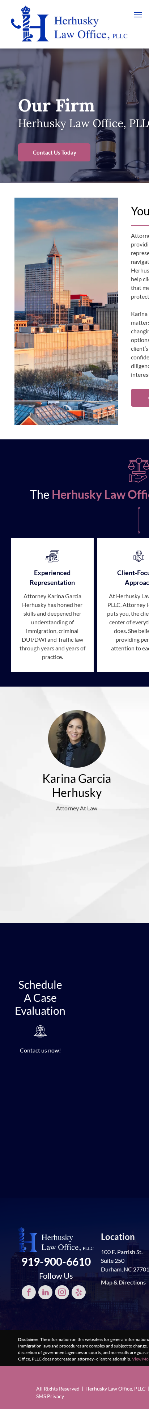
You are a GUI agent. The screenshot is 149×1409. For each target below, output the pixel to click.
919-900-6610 (56, 1261)
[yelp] (79, 1293)
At (112, 595)
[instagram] (62, 1293)
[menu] (138, 15)
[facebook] (29, 1293)
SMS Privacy (50, 1396)
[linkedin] (45, 1293)
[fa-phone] (16, 30)
